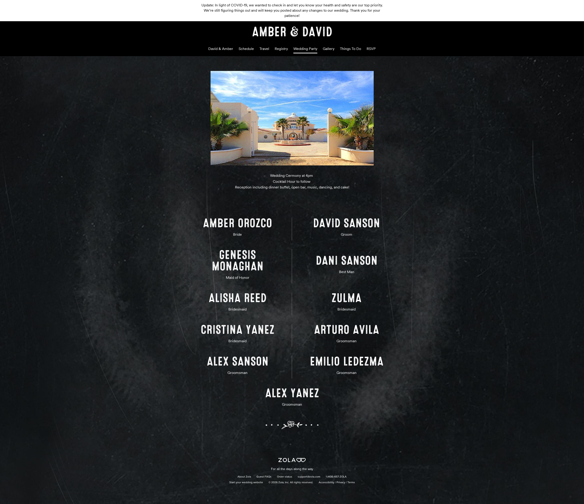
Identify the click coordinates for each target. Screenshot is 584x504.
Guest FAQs (263, 476)
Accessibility (326, 482)
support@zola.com (309, 476)
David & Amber (220, 49)
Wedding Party (305, 49)
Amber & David (292, 32)
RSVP (371, 49)
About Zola (244, 476)
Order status (284, 476)
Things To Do (350, 49)
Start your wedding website (246, 482)
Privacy (340, 482)
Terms (351, 482)
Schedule (246, 49)
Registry (281, 49)
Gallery (328, 49)
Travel (264, 49)
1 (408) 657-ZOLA (336, 476)
